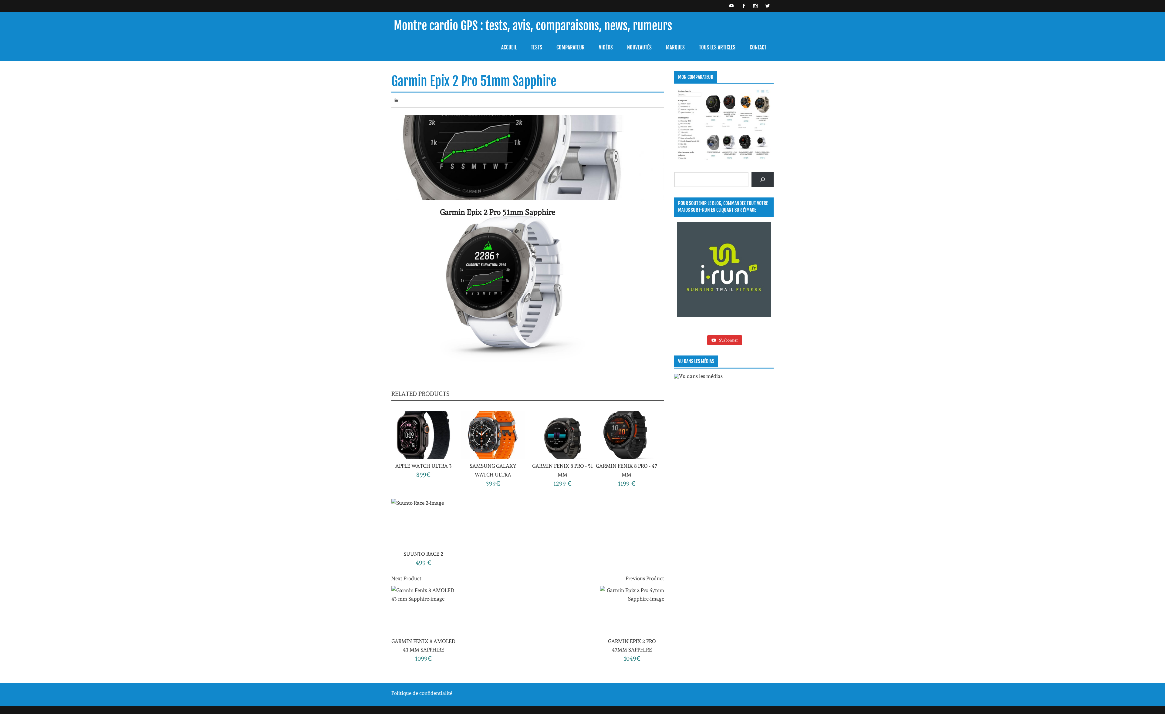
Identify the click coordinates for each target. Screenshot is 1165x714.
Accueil (509, 47)
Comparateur (570, 47)
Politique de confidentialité (421, 693)
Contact (758, 47)
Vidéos (606, 47)
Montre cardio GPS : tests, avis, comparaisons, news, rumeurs (533, 26)
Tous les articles (717, 47)
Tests (536, 47)
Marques (675, 47)
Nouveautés (639, 47)
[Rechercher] (762, 179)
